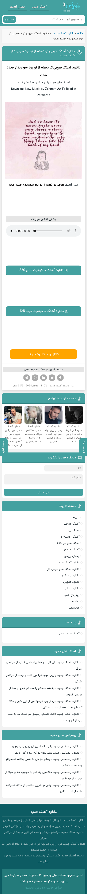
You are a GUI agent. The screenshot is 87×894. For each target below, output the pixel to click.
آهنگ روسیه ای (69, 537)
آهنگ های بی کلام (68, 543)
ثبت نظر (43, 492)
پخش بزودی (71, 556)
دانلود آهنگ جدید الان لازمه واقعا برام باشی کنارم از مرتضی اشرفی (43, 820)
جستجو (9, 19)
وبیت (29, 888)
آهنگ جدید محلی (68, 634)
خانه (80, 33)
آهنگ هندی (71, 550)
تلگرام (26, 377)
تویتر (52, 377)
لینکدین (43, 377)
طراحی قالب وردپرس (48, 888)
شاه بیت (74, 601)
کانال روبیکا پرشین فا (44, 354)
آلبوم (76, 517)
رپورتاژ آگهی (71, 595)
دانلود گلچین (71, 582)
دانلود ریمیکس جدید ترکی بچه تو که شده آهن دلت (47, 753)
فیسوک (60, 377)
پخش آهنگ (17, 7)
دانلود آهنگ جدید (63, 33)
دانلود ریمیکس (69, 575)
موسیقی (74, 608)
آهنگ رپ (73, 530)
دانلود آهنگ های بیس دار (63, 569)
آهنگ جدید (39, 7)
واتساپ (35, 377)
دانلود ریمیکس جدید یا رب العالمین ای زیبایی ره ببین (45, 746)
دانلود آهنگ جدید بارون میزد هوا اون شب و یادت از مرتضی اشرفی (44, 826)
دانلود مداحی (71, 588)
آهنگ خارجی (71, 524)
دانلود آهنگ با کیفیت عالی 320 (41, 270)
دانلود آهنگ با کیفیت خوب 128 (41, 311)
